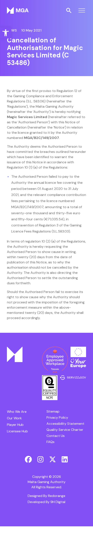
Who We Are (17, 411)
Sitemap (52, 411)
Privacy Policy (57, 417)
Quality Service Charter (64, 429)
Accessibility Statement (65, 423)
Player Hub (15, 424)
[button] (5, 32)
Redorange (56, 495)
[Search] (68, 10)
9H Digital (57, 502)
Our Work (14, 418)
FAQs (50, 442)
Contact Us (55, 435)
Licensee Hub (17, 431)
